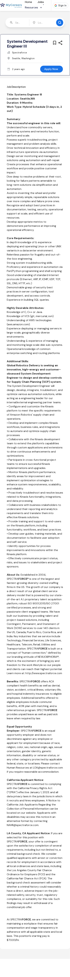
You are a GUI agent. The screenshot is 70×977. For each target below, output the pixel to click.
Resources (31, 7)
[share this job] (60, 42)
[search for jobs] (59, 22)
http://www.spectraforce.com (43, 673)
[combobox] (17, 22)
